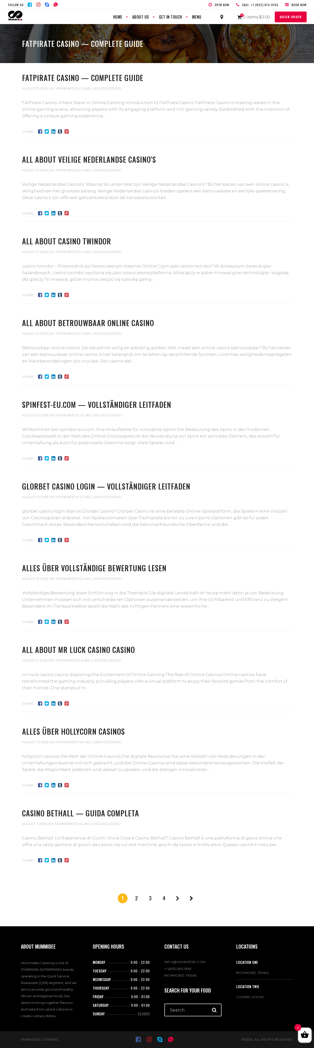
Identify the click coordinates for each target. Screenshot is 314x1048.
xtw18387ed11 (67, 88)
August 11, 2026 (34, 660)
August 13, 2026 (35, 415)
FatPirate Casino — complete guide (82, 77)
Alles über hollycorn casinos (73, 731)
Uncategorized (107, 88)
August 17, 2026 (35, 88)
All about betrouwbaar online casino (88, 322)
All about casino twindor (66, 241)
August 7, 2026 (34, 824)
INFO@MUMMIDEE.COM (185, 962)
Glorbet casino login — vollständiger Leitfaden (106, 486)
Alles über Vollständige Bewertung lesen (94, 567)
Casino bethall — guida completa (80, 813)
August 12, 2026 (35, 579)
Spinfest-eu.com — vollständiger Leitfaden (96, 404)
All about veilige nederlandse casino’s (89, 159)
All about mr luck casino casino (78, 649)
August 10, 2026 (35, 742)
